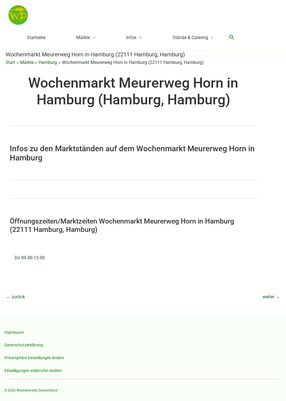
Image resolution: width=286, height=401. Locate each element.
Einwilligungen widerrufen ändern (33, 370)
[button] (232, 37)
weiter (271, 296)
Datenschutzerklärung (23, 345)
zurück (15, 296)
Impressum (14, 332)
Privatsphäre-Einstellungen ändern (34, 358)
